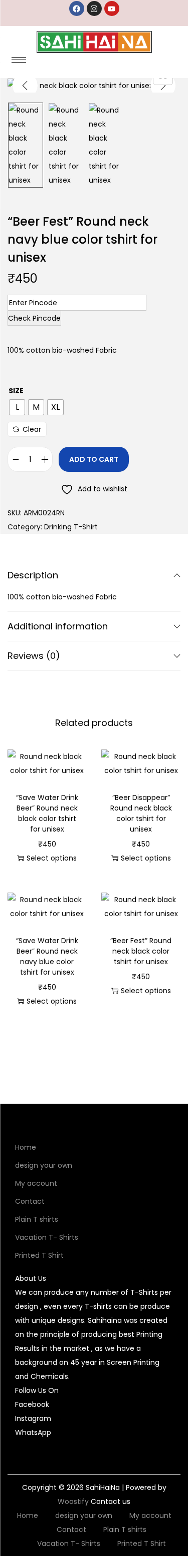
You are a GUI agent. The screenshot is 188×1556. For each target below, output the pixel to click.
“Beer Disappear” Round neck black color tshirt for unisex (141, 813)
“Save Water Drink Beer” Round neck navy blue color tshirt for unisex (47, 956)
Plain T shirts (36, 1219)
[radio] (17, 407)
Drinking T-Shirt (71, 527)
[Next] (162, 85)
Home (25, 1147)
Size (16, 391)
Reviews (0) (34, 655)
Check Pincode (34, 318)
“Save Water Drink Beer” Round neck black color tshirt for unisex (47, 813)
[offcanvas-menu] (173, 63)
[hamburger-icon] (19, 60)
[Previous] (25, 85)
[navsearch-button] (152, 63)
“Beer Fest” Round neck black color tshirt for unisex (140, 951)
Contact (30, 1201)
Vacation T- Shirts (46, 1237)
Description (33, 575)
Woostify (73, 1501)
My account (36, 1183)
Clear (32, 429)
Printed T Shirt (39, 1255)
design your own (43, 1165)
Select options (52, 858)
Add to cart (93, 459)
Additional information (58, 626)
